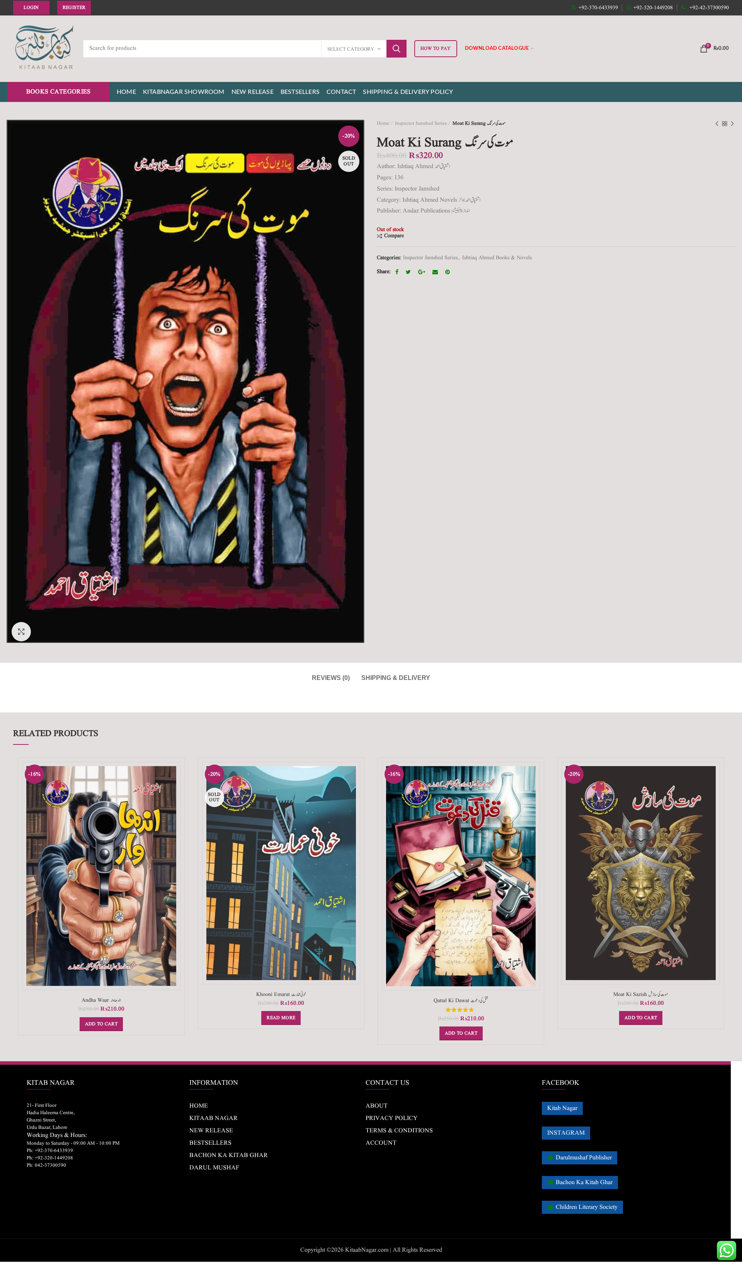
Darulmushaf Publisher (584, 1158)
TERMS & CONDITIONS (399, 1131)
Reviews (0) (331, 678)
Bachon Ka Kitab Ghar (584, 1182)
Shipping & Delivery (395, 678)
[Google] (422, 272)
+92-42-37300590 (708, 8)
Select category (350, 49)
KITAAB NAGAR (213, 1118)
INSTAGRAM (566, 1133)
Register (74, 7)
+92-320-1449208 (653, 8)
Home (383, 123)
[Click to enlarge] (21, 631)
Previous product (717, 123)
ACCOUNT (381, 1143)
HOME (198, 1106)
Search (396, 49)
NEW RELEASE (211, 1131)
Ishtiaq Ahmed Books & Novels (497, 258)
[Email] (436, 272)
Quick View (174, 791)
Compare (394, 236)
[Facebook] (398, 272)
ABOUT (377, 1106)
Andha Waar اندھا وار (101, 1000)
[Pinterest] (448, 272)
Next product (732, 123)
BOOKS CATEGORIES (58, 92)
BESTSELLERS (210, 1143)
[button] (101, 1024)
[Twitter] (409, 272)
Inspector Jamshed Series (421, 123)
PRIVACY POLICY (392, 1118)
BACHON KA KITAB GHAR (228, 1155)
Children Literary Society (587, 1207)
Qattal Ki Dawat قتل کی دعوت (461, 1000)
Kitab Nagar (562, 1108)
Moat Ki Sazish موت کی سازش (640, 994)
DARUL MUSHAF (214, 1168)
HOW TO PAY (435, 48)
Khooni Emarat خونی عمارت (281, 994)
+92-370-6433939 (598, 8)
